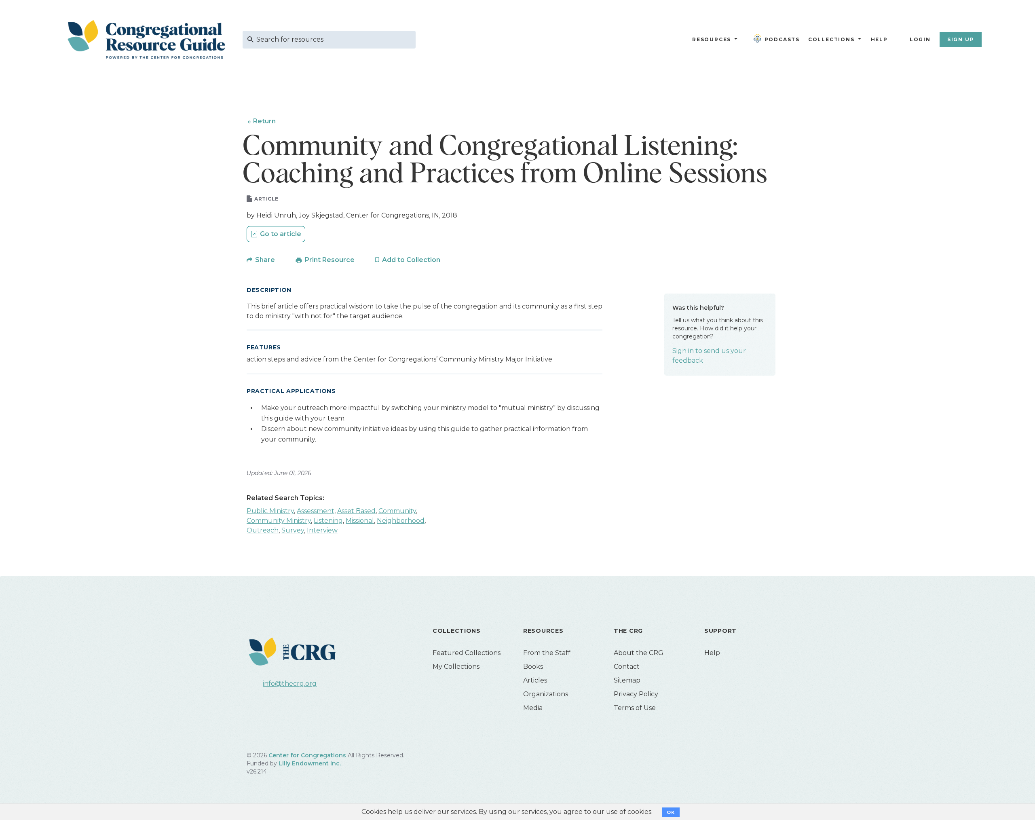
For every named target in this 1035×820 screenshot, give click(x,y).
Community (397, 511)
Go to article (280, 234)
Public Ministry (270, 511)
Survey (292, 530)
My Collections (456, 666)
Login (920, 39)
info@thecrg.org (290, 683)
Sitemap (627, 680)
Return (264, 121)
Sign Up (960, 39)
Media (533, 708)
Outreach (263, 530)
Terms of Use (635, 708)
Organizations (545, 694)
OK (671, 812)
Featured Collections (467, 653)
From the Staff (546, 653)
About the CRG (638, 653)
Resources (711, 39)
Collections (830, 39)
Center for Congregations (307, 755)
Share (265, 260)
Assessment (315, 511)
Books (533, 666)
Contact (627, 666)
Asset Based (356, 511)
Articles (535, 680)
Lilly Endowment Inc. (310, 763)
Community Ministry (279, 520)
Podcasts (782, 39)
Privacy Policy (636, 694)
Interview (322, 530)
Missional (360, 520)
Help (879, 39)
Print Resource (330, 260)
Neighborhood (401, 520)
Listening (328, 520)
